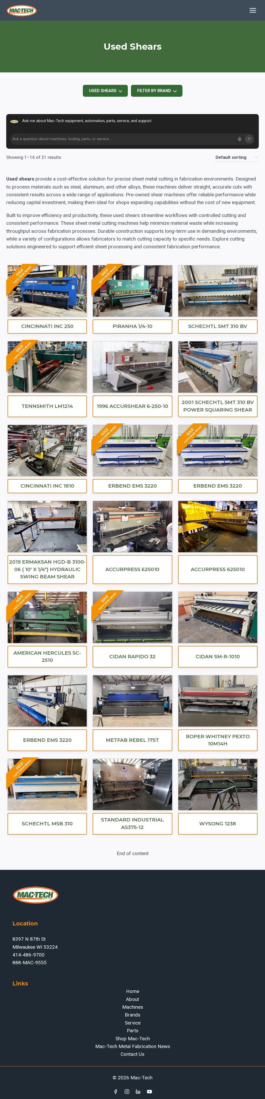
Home (132, 991)
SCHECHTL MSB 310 (47, 824)
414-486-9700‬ (28, 955)
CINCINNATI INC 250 (47, 326)
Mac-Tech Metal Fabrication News (132, 1046)
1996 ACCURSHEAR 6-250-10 (132, 406)
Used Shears (102, 90)
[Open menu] (253, 10)
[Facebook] (115, 1091)
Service (133, 1023)
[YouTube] (149, 1091)
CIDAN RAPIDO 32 (132, 657)
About (132, 999)
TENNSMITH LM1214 (47, 406)
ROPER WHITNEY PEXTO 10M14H (218, 740)
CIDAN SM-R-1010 (218, 657)
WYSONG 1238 (217, 824)
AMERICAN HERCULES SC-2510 (47, 656)
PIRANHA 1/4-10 (132, 326)
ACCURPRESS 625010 (132, 569)
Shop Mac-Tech (132, 1039)
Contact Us (132, 1054)
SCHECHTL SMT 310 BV (217, 326)
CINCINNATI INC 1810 (47, 486)
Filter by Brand (154, 90)
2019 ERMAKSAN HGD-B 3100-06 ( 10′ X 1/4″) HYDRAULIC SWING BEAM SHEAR (47, 569)
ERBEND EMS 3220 (132, 486)
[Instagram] (127, 1091)
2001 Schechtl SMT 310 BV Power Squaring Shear (218, 406)
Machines (132, 1007)
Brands (132, 1015)
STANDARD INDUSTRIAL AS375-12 (132, 823)
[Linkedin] (138, 1091)
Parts (132, 1031)
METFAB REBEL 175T (132, 740)
